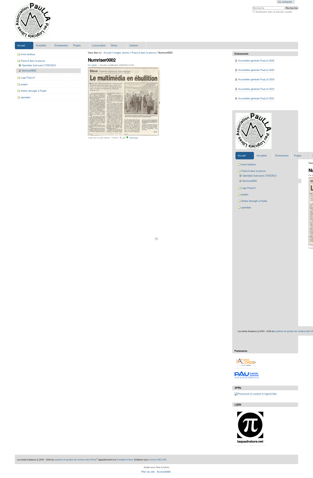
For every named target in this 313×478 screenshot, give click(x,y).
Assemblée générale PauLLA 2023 (256, 89)
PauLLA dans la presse (144, 52)
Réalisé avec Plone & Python (156, 467)
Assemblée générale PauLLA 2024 (256, 79)
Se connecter (285, 2)
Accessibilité (164, 471)
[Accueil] (33, 21)
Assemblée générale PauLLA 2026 (256, 60)
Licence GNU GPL (158, 459)
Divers (114, 45)
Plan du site (148, 471)
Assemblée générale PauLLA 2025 (256, 70)
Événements (61, 45)
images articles (122, 52)
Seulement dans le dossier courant (274, 11)
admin (94, 65)
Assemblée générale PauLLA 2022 (256, 98)
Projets (77, 45)
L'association (99, 45)
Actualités (41, 45)
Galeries (134, 45)
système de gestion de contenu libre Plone (76, 459)
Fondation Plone (125, 459)
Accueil (21, 45)
